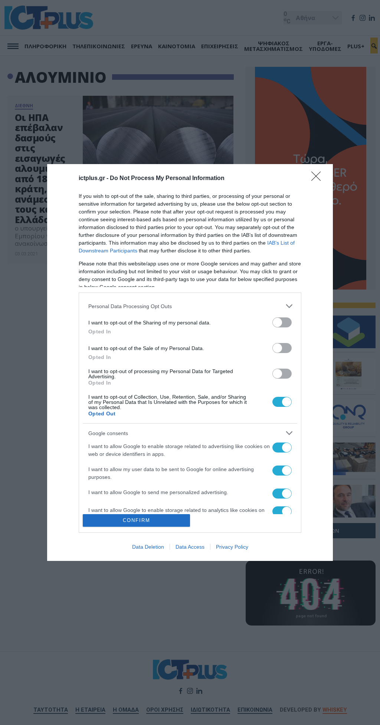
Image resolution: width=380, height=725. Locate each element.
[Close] (318, 179)
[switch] (282, 322)
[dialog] (190, 362)
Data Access (190, 547)
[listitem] (190, 306)
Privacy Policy (232, 547)
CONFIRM (136, 520)
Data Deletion (148, 547)
